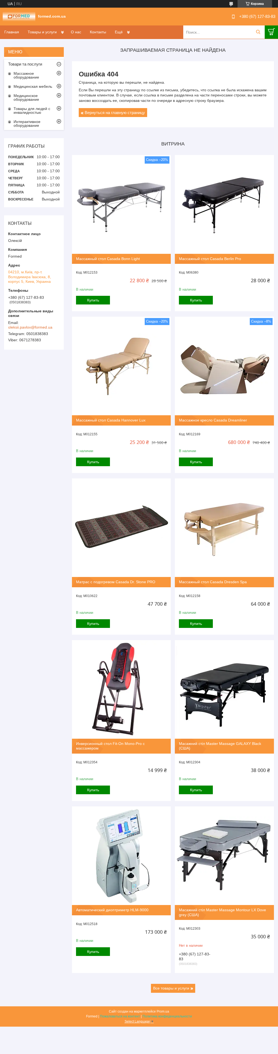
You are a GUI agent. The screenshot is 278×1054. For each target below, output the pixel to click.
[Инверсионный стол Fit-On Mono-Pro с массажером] (121, 689)
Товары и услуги (42, 32)
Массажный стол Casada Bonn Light (108, 259)
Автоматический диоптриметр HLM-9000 (112, 910)
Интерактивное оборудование (27, 123)
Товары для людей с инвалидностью (32, 110)
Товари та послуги (25, 64)
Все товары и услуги (171, 988)
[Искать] (258, 32)
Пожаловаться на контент (120, 1016)
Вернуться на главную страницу (115, 112)
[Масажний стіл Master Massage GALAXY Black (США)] (224, 689)
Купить (93, 300)
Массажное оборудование (26, 75)
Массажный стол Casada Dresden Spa (213, 582)
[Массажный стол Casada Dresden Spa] (224, 527)
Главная (11, 32)
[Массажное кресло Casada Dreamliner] (224, 366)
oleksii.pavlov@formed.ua (30, 327)
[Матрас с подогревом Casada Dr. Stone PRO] (121, 527)
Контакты (98, 32)
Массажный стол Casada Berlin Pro (210, 259)
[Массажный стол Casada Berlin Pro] (224, 204)
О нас (76, 32)
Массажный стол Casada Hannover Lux (111, 420)
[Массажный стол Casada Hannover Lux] (121, 366)
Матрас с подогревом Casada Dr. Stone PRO (115, 582)
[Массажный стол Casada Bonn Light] (121, 204)
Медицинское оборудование (26, 97)
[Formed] (19, 16)
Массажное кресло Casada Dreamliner (213, 420)
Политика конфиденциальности (167, 1016)
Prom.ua (163, 1011)
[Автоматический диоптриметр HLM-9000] (121, 855)
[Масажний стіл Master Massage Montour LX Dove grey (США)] (224, 855)
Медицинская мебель (33, 86)
